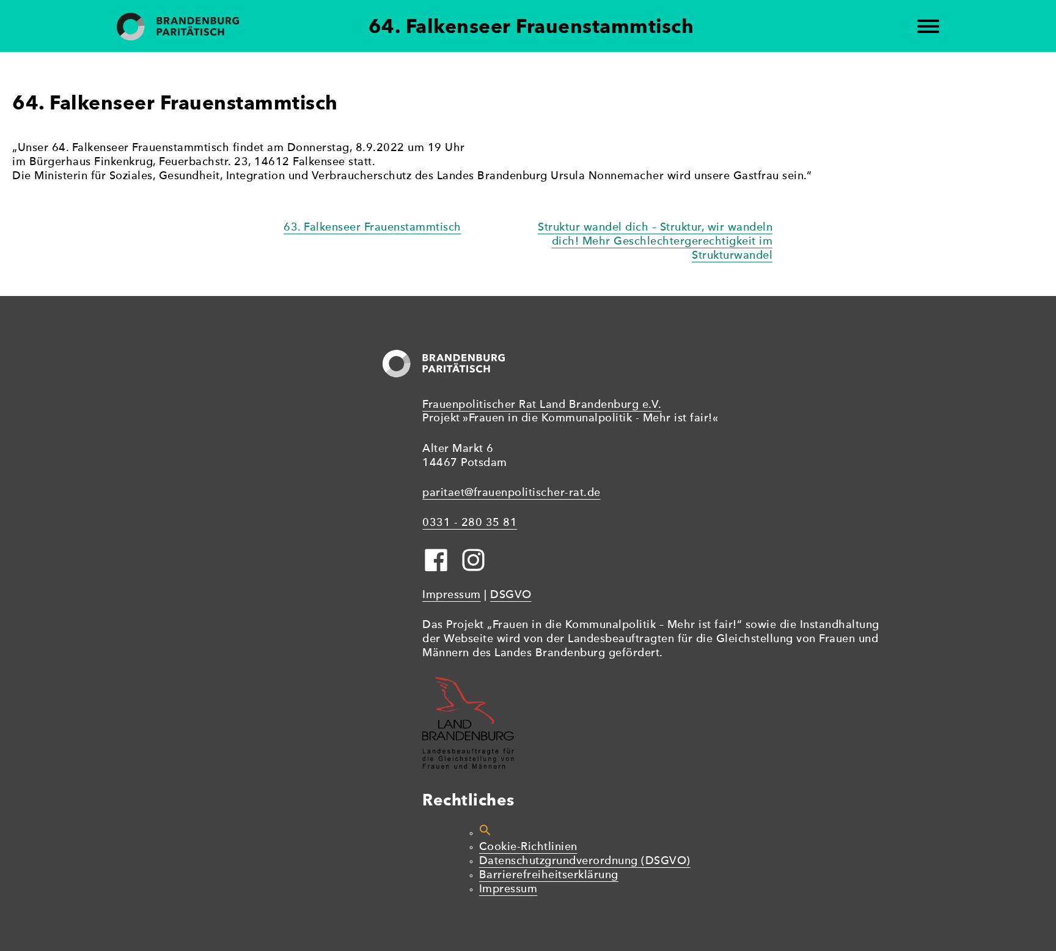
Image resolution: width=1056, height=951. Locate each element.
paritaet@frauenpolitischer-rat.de (511, 493)
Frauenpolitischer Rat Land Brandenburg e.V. (542, 405)
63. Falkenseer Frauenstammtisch (372, 228)
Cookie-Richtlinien (528, 847)
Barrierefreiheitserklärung (548, 875)
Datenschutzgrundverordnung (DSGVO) (585, 861)
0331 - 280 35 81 (469, 523)
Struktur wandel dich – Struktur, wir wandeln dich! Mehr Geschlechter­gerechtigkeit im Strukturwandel (655, 242)
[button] (485, 833)
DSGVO (511, 595)
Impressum (451, 595)
